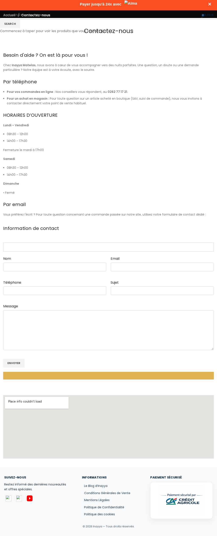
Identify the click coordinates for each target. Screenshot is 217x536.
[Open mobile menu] (5, 15)
